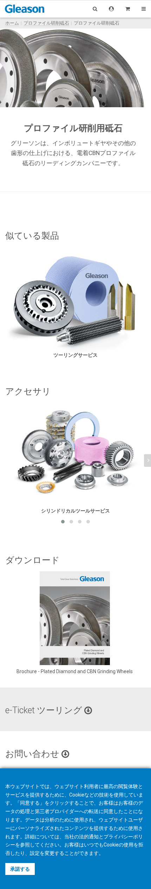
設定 (35, 853)
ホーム (12, 23)
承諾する (20, 869)
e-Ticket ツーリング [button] (44, 710)
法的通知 (89, 836)
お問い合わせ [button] (33, 754)
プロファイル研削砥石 (46, 23)
